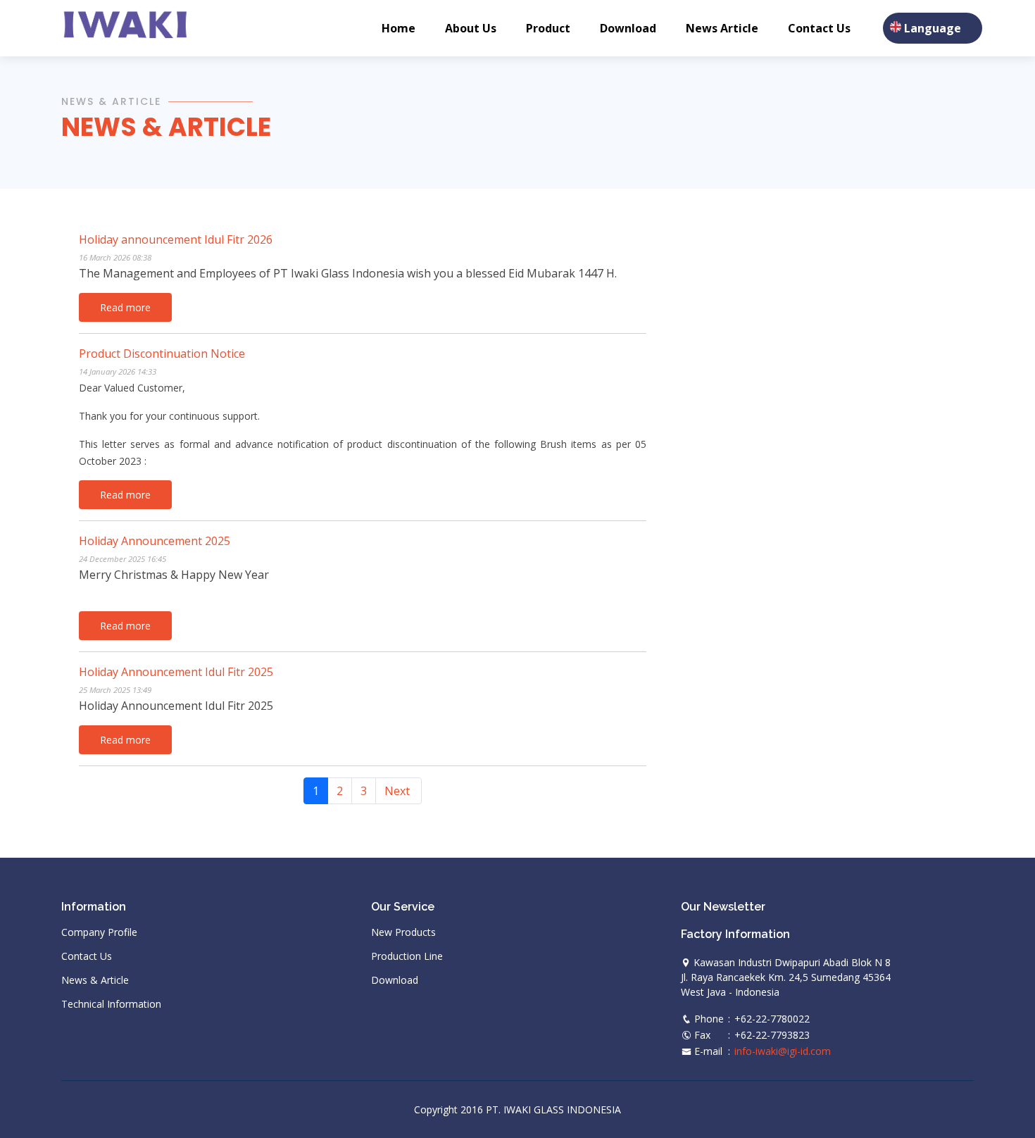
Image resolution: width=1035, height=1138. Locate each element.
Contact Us (819, 28)
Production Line (407, 956)
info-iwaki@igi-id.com (782, 1051)
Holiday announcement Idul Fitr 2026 (175, 239)
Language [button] (932, 28)
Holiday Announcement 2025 (154, 541)
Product (548, 28)
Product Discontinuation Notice (162, 353)
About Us (470, 28)
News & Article (166, 127)
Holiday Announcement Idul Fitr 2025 (176, 672)
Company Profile (99, 932)
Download (628, 28)
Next (397, 791)
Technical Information (111, 1004)
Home (398, 28)
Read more (125, 307)
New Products (403, 932)
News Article (722, 28)
